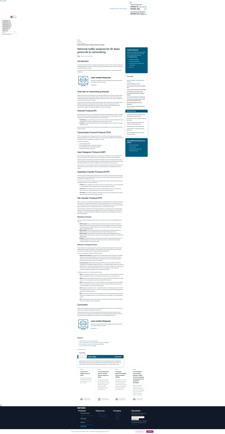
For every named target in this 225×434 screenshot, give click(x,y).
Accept (149, 431)
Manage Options (140, 431)
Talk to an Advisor (7, 34)
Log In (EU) (144, 7)
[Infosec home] (5, 16)
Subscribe (135, 419)
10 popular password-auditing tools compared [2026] (136, 89)
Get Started (94, 85)
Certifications (7, 26)
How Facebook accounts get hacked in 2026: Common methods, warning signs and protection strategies (135, 93)
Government (6, 22)
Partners (122, 8)
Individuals (6, 20)
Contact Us (118, 8)
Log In (140, 7)
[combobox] (8, 32)
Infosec (78, 40)
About (5, 30)
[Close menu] (14, 17)
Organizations (7, 24)
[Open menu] (11, 17)
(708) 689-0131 (113, 8)
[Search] (15, 32)
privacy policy (134, 424)
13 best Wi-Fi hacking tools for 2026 (133, 83)
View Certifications (132, 154)
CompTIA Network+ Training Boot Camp (135, 126)
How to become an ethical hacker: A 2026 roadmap (136, 97)
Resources (6, 28)
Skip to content (3, 0)
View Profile (118, 356)
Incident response (81, 43)
